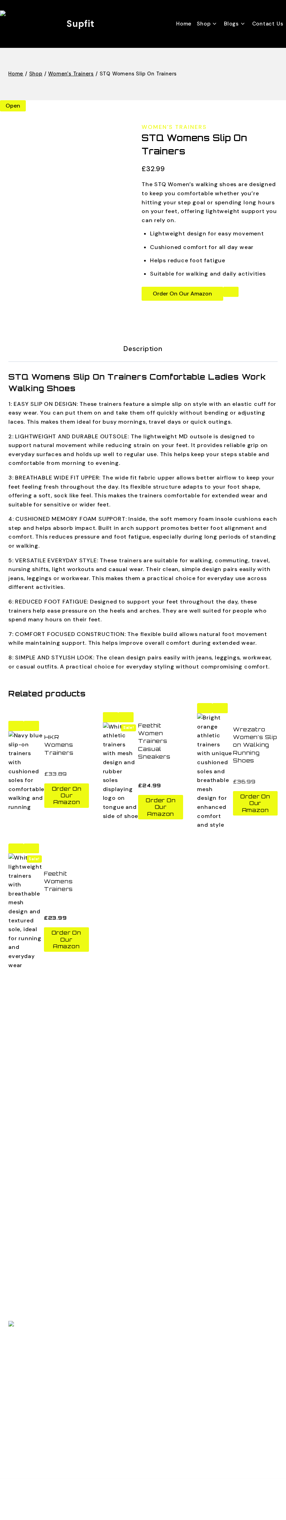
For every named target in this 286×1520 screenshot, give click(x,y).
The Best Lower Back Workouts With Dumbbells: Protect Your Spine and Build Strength (130, 1250)
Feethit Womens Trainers (58, 881)
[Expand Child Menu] (207, 23)
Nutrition (20, 1100)
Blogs (15, 1018)
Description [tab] (143, 348)
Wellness (20, 1078)
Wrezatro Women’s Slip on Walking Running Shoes (255, 745)
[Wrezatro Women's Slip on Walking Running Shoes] (215, 771)
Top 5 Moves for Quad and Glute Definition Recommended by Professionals (114, 1297)
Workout (20, 1089)
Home (183, 23)
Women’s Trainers (33, 1183)
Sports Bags (25, 1138)
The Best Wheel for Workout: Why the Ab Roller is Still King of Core (103, 1234)
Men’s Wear (24, 1149)
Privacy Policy (27, 1051)
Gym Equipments (32, 1205)
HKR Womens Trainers (58, 744)
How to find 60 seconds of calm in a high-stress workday (91, 1266)
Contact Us (268, 23)
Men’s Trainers (28, 1172)
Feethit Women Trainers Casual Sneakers (154, 741)
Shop (15, 1029)
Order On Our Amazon (182, 293)
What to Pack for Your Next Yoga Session (67, 1281)
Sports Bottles (29, 1194)
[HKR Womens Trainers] (26, 771)
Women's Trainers (174, 127)
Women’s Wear (28, 1160)
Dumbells (20, 1127)
